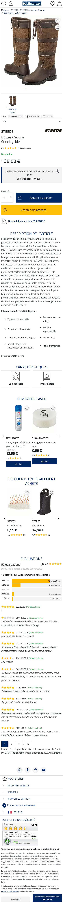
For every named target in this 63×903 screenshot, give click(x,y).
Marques (5, 9)
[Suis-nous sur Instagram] (20, 770)
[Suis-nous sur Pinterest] (35, 770)
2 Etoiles (5, 593)
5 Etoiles (5, 580)
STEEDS (14, 9)
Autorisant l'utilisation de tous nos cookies (47, 898)
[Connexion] (11, 3)
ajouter (18, 464)
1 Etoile (6, 598)
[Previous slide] (3, 104)
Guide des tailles (15, 116)
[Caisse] (59, 3)
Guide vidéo (34, 116)
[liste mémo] (52, 3)
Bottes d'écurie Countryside (16, 12)
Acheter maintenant (33, 209)
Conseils (49, 116)
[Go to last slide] (3, 436)
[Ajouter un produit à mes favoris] (58, 20)
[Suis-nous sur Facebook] (27, 770)
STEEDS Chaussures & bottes (32, 9)
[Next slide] (59, 104)
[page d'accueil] (31, 3)
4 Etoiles (5, 584)
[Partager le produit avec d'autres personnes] (58, 27)
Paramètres (15, 899)
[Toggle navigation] (3, 3)
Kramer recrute (19, 805)
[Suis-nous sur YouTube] (43, 770)
